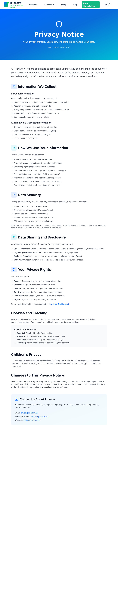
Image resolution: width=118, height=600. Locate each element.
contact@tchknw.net (40, 416)
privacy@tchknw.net (60, 304)
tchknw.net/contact (31, 420)
